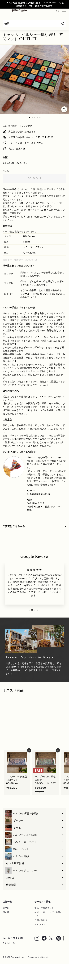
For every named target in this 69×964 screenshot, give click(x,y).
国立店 (6, 912)
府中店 (6, 907)
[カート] (57, 10)
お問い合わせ (40, 920)
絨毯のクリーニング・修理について (49, 914)
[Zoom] (64, 109)
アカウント (39, 924)
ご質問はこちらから (14, 526)
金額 (5, 157)
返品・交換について (44, 907)
